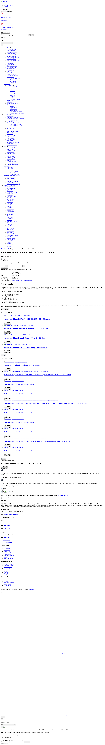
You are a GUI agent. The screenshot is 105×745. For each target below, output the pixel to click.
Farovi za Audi (10, 152)
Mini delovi (9, 220)
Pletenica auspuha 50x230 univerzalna (19, 451)
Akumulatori (7, 48)
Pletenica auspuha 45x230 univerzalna (19, 432)
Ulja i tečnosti (7, 84)
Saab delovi (9, 207)
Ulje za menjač (7, 554)
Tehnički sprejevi (11, 178)
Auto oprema (7, 61)
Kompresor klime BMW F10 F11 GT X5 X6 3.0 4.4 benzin (27, 319)
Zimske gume (10, 168)
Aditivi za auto (7, 568)
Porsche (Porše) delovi (12, 235)
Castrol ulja (12, 95)
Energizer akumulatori (12, 49)
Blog (5, 4)
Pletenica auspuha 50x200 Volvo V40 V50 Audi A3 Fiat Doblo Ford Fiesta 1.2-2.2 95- (37, 441)
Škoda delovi (10, 195)
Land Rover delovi (11, 196)
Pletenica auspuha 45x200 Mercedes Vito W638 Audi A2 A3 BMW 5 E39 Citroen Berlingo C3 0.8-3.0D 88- (45, 403)
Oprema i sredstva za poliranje (14, 122)
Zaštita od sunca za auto (12, 75)
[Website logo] (4, 1)
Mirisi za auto (10, 121)
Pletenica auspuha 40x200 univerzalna (19, 384)
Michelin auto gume (15, 174)
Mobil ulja (12, 98)
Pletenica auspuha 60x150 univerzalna (19, 422)
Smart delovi (10, 193)
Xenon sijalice (13, 82)
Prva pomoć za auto (11, 74)
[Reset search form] (32, 35)
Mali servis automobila (9, 185)
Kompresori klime (27, 280)
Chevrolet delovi (11, 197)
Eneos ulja (12, 96)
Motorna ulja (10, 85)
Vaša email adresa (5, 742)
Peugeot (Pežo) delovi (12, 221)
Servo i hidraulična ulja (12, 103)
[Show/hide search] (2, 11)
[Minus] (6, 266)
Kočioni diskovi (11, 141)
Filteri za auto (10, 143)
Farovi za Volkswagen (12, 164)
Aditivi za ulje (13, 107)
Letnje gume (10, 167)
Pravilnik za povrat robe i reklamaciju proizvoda (15, 586)
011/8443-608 (6, 528)
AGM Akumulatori (11, 56)
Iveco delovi (10, 244)
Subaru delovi (10, 209)
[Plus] (23, 266)
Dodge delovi (10, 229)
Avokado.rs (31, 589)
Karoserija (9, 129)
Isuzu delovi (10, 202)
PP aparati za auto (11, 72)
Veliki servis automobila (9, 186)
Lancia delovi (10, 200)
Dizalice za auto (11, 70)
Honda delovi (10, 215)
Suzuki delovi (10, 224)
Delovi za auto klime (12, 145)
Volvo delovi (10, 218)
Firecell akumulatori (11, 53)
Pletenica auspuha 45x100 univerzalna (19, 394)
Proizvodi (5, 9)
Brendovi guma (10, 170)
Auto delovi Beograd (62, 495)
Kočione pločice (11, 139)
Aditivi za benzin (14, 110)
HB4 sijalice (13, 81)
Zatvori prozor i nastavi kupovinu (8, 724)
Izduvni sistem (10, 132)
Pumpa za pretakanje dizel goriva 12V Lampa (22, 365)
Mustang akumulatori (12, 52)
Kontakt (6, 6)
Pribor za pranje (10, 116)
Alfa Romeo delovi (11, 211)
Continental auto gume (15, 172)
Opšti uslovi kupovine (9, 582)
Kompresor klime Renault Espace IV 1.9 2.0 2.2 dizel (24, 338)
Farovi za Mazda (11, 159)
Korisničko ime (4, 740)
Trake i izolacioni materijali (13, 184)
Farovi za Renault (11, 154)
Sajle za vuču (10, 71)
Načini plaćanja (7, 584)
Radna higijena (10, 182)
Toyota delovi (10, 210)
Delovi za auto (7, 127)
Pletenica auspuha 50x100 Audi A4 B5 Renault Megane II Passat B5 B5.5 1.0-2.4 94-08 (37, 375)
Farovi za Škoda (11, 163)
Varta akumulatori (11, 50)
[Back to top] (1, 592)
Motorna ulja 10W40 (15, 99)
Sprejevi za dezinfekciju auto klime (15, 118)
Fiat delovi (9, 227)
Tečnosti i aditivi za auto (13, 104)
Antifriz (12, 106)
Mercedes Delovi (11, 239)
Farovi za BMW (11, 150)
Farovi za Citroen (11, 153)
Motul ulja (12, 91)
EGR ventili (10, 134)
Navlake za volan (11, 68)
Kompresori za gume (12, 66)
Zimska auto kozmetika (12, 120)
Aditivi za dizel (13, 109)
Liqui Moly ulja (13, 86)
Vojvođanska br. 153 (6, 17)
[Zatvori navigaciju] (4, 717)
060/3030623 (4, 20)
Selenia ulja (12, 93)
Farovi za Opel (10, 160)
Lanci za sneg (10, 63)
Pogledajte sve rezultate (6, 43)
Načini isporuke (7, 585)
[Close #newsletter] (2, 727)
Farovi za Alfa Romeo (12, 148)
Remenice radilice (11, 135)
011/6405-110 (6, 540)
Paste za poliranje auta (15, 124)
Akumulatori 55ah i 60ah (13, 57)
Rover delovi (10, 204)
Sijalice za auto (10, 77)
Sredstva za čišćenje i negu (13, 117)
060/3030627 (4, 29)
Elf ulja (11, 92)
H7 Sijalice (12, 79)
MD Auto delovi (5, 248)
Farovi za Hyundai (11, 157)
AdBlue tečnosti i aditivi (16, 111)
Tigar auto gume (14, 171)
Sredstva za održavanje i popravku (12, 175)
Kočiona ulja (10, 102)
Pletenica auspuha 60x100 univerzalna (19, 413)
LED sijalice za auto (15, 78)
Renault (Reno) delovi (12, 192)
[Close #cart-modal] (2, 719)
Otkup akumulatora (8, 5)
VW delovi (9, 225)
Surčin (64, 653)
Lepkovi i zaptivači (11, 177)
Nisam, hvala (4, 743)
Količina (3, 266)
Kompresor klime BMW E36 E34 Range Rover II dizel (25, 348)
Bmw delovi (10, 240)
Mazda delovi (10, 222)
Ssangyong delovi (11, 238)
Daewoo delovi (10, 199)
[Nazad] (2, 717)
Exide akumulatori (11, 54)
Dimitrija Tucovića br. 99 (7, 27)
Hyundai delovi (10, 231)
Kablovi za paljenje (11, 67)
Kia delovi (9, 246)
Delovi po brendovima (9, 188)
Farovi (5, 146)
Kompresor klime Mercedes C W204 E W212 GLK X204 (26, 328)
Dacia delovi (10, 242)
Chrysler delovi (10, 213)
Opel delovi (9, 206)
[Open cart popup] (4, 11)
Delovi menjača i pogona (13, 142)
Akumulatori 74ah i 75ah (13, 60)
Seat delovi (9, 236)
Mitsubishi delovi (11, 233)
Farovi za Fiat (10, 149)
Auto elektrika (10, 136)
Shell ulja (12, 88)
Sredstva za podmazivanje (13, 181)
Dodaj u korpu (4, 267)
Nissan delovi (10, 191)
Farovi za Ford (10, 156)
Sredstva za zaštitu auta (12, 179)
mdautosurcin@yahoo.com (11, 514)
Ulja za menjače (11, 100)
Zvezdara (64, 715)
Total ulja (12, 89)
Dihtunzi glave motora (12, 131)
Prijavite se (27, 742)
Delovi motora (10, 128)
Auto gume (6, 166)
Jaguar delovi (10, 217)
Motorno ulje (7, 551)
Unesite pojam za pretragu (7, 35)
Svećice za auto (10, 138)
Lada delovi (10, 203)
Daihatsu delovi (10, 214)
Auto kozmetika (7, 114)
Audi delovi (10, 189)
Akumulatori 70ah (11, 59)
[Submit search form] (29, 35)
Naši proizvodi (6, 32)
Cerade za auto (10, 64)
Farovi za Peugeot (11, 161)
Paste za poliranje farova (16, 125)
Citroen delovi (10, 228)
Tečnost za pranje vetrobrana (17, 113)
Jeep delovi (9, 232)
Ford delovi (9, 243)
